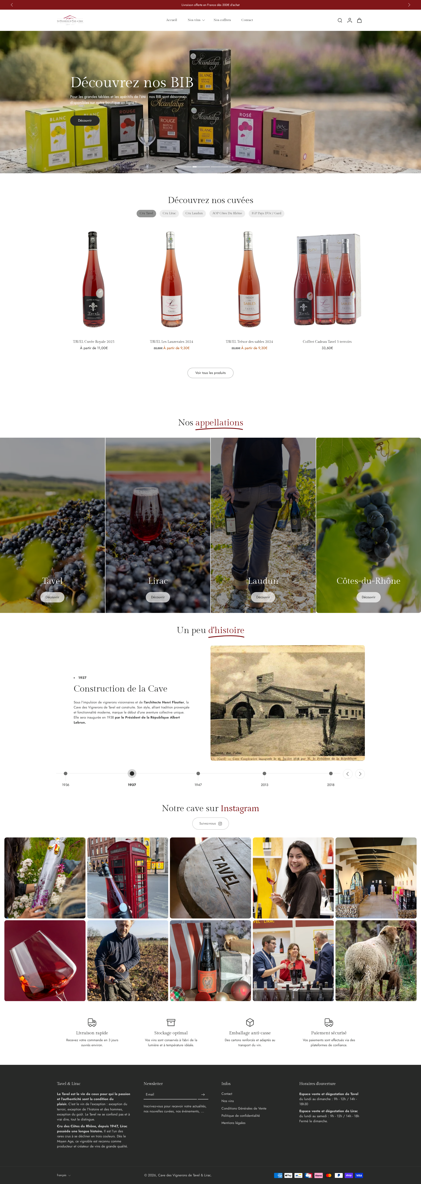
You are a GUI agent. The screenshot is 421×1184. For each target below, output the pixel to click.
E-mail (150, 1094)
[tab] (183, 167)
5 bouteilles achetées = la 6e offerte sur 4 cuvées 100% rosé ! (210, 5)
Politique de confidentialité (240, 1115)
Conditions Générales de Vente (243, 1108)
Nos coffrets (222, 20)
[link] (210, 824)
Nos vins (194, 20)
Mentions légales (233, 1123)
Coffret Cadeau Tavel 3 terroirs (327, 342)
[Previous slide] (12, 5)
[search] (340, 20)
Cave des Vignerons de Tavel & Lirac (184, 1175)
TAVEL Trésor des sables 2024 (249, 342)
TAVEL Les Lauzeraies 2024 (171, 342)
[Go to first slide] (409, 5)
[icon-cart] (359, 20)
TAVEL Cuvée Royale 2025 (93, 342)
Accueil (171, 20)
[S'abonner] (203, 1095)
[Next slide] (360, 774)
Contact (247, 20)
